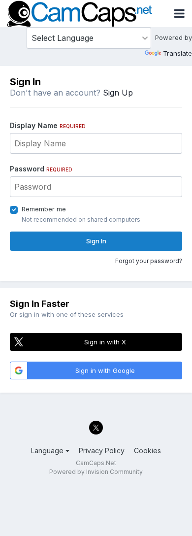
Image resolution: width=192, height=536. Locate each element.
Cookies (147, 450)
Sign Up (118, 93)
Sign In (96, 241)
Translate (177, 53)
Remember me (44, 209)
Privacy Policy (102, 450)
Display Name (48, 125)
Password (41, 169)
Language (48, 450)
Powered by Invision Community (96, 471)
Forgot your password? (148, 261)
